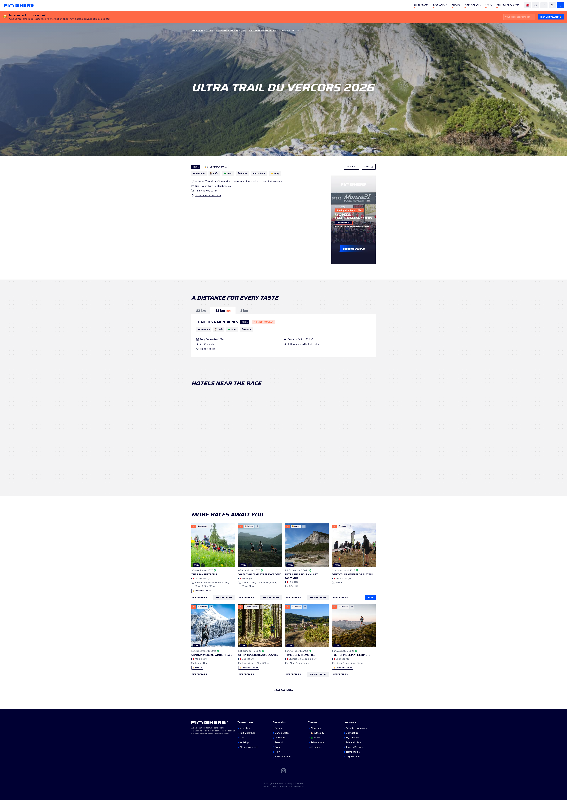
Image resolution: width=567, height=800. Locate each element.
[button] (200, 310)
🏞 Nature (315, 728)
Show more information (208, 195)
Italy (277, 752)
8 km (198, 191)
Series (488, 5)
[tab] (200, 310)
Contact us (352, 733)
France (209, 30)
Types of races (473, 5)
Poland (279, 742)
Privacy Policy (353, 742)
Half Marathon (247, 733)
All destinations (283, 756)
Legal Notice (353, 756)
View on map (276, 181)
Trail (241, 737)
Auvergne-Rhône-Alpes (227, 30)
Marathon (244, 728)
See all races (284, 690)
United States (282, 733)
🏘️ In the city (317, 733)
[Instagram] (283, 770)
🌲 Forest (315, 737)
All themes (315, 747)
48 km (205, 191)
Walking (244, 742)
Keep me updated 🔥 (551, 16)
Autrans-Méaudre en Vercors (262, 30)
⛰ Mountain (317, 742)
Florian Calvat (370, 149)
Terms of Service (354, 747)
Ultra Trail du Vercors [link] (289, 30)
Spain (278, 747)
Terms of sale (353, 752)
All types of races (248, 747)
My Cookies (352, 737)
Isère (243, 30)
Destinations (440, 5)
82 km (214, 191)
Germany (280, 737)
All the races (421, 5)
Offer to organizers (507, 5)
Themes (456, 5)
